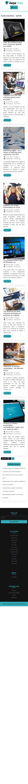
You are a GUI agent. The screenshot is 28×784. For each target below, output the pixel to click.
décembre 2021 (14, 549)
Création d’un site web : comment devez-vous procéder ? (12, 97)
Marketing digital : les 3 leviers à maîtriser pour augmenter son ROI (12, 152)
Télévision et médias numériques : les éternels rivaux (13, 368)
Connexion (14, 577)
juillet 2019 (14, 563)
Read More (7, 66)
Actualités (14, 590)
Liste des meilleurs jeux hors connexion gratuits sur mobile (12, 44)
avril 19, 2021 (8, 101)
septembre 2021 (14, 551)
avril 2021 (14, 558)
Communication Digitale (14, 592)
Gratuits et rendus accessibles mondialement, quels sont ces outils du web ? (13, 426)
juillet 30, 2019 (9, 264)
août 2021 (14, 554)
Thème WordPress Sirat (9, 604)
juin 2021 (14, 556)
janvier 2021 (14, 561)
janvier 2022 (14, 547)
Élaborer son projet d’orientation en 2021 (11, 206)
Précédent (4, 458)
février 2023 (14, 537)
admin (16, 48)
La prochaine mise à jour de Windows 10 (13, 261)
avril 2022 (14, 542)
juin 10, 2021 (8, 48)
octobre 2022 (14, 540)
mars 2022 (14, 544)
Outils (14, 595)
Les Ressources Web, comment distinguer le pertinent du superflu (12, 313)
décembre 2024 (14, 535)
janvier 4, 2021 (9, 209)
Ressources (14, 597)
